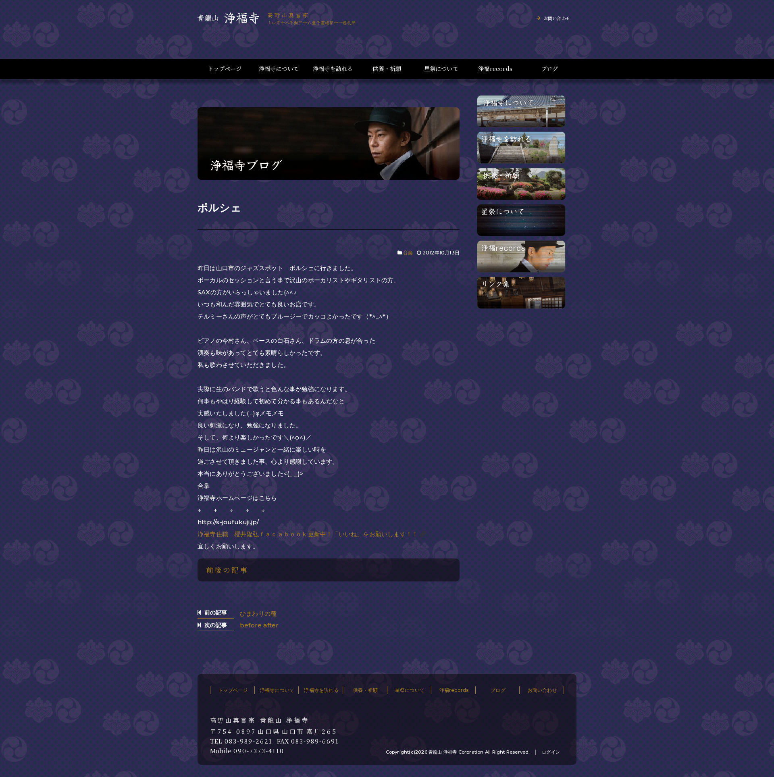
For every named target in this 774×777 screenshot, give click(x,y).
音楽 (408, 253)
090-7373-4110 (258, 750)
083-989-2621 (249, 741)
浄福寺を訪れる (333, 68)
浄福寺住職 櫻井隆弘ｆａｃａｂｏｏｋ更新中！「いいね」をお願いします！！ (308, 534)
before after (259, 625)
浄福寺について (279, 68)
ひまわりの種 (258, 613)
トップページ (224, 68)
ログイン (551, 752)
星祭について (441, 68)
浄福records (495, 68)
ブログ (549, 68)
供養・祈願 (386, 68)
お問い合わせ (556, 18)
